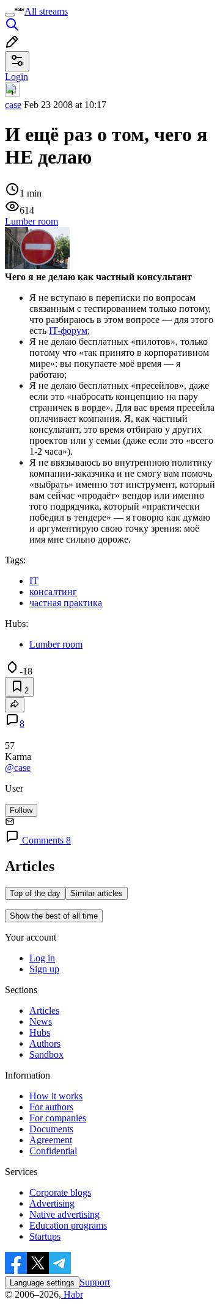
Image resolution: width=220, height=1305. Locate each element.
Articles (44, 1010)
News (40, 1021)
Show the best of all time (54, 915)
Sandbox (46, 1054)
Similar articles (96, 893)
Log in (42, 958)
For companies (57, 1118)
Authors (45, 1043)
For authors (51, 1107)
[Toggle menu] (10, 14)
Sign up (44, 969)
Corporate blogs (60, 1192)
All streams (46, 11)
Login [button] (16, 76)
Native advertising (64, 1214)
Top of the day (35, 893)
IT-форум (68, 330)
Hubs (39, 1032)
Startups (45, 1236)
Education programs (68, 1225)
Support (94, 1282)
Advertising (52, 1203)
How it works (55, 1096)
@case (18, 767)
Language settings (42, 1282)
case (13, 104)
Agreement (50, 1140)
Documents (51, 1129)
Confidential (53, 1151)
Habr (72, 1294)
